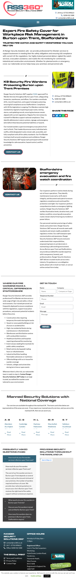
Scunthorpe (66, 427)
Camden (22, 427)
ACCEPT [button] (47, 576)
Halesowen (38, 427)
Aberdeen (8, 424)
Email (42, 303)
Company (60, 288)
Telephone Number (47, 296)
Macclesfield (53, 424)
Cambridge (23, 424)
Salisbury (65, 424)
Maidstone (52, 427)
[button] (38, 22)
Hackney (37, 424)
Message (43, 311)
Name (42, 288)
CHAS (35, 94)
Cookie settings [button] (36, 576)
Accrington (9, 427)
